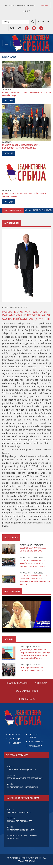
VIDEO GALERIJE (36, 741)
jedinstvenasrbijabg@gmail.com (21, 829)
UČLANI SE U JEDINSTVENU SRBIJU (20, 5)
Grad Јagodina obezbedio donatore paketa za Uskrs (31, 669)
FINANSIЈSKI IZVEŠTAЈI (17, 682)
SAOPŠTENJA (14, 738)
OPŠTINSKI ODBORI (33, 736)
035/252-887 (24, 778)
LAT (19, 28)
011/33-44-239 (26, 821)
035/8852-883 (36, 778)
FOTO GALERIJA (35, 746)
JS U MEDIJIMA (15, 743)
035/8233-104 (12, 778)
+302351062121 (13, 838)
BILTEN (44, 5)
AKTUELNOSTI (15, 734)
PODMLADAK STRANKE (26, 690)
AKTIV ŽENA (41, 682)
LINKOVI (26, 11)
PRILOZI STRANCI (26, 698)
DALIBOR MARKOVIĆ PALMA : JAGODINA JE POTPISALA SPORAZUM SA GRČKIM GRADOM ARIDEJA (35, 580)
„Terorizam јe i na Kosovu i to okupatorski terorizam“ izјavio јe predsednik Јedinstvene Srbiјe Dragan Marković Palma (35, 654)
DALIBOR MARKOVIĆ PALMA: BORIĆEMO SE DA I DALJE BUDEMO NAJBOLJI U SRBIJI (33, 563)
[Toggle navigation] (6, 43)
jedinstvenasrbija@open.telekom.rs (22, 786)
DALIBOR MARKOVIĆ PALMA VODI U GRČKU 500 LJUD (33, 549)
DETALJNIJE (9, 100)
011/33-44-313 (13, 821)
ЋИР (12, 28)
